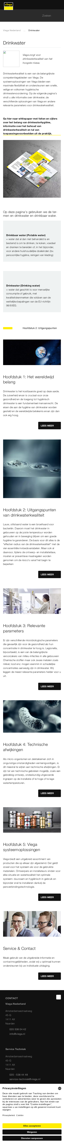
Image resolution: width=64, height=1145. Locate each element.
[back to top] (58, 997)
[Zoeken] (59, 15)
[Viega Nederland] (8, 4)
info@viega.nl (17, 1033)
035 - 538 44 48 (18, 1074)
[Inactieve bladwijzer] (59, 43)
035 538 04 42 (17, 1029)
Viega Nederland (12, 30)
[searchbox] (29, 15)
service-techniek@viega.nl (24, 1079)
